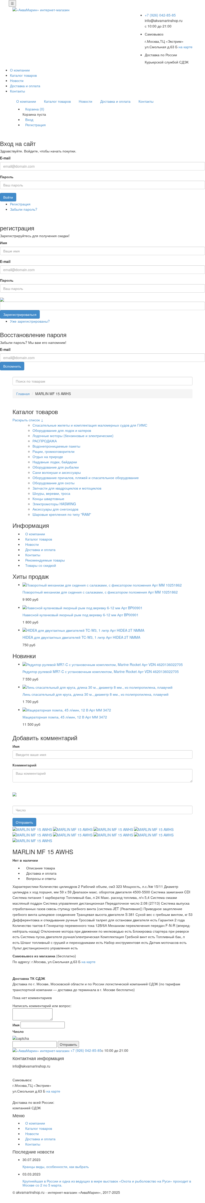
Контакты (17, 90)
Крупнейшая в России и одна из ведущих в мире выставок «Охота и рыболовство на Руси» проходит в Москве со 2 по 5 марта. (106, 1183)
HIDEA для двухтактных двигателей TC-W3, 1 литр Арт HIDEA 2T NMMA (81, 637)
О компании (20, 69)
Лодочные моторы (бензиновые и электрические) (73, 435)
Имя (3, 242)
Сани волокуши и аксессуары (56, 472)
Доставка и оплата (25, 85)
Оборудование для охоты (53, 482)
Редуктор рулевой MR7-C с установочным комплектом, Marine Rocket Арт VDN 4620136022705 (100, 671)
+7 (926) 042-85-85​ (160, 14)
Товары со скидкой (40, 565)
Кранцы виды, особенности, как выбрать (55, 1166)
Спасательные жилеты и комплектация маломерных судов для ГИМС (89, 425)
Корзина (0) (34, 108)
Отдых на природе (47, 456)
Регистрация (35, 124)
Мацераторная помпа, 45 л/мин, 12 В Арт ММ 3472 (64, 716)
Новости (17, 80)
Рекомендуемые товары (45, 560)
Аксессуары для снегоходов (55, 509)
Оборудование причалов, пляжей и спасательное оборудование (85, 477)
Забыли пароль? (23, 209)
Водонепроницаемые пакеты (56, 446)
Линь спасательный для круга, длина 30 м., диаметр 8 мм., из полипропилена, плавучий (95, 694)
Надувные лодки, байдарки (54, 461)
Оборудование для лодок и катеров (61, 430)
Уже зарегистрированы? (30, 321)
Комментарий (24, 764)
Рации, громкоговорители (53, 451)
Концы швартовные (48, 498)
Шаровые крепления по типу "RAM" (61, 514)
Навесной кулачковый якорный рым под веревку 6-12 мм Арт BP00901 (80, 614)
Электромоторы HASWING (54, 503)
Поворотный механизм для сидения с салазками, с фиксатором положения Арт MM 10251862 (100, 592)
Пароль (7, 176)
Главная (23, 393)
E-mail (5, 157)
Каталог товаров (23, 75)
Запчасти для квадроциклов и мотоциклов (66, 488)
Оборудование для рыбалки (55, 467)
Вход (29, 119)
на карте (185, 46)
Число (18, 1031)
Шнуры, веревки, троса (51, 493)
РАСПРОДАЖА (44, 440)
